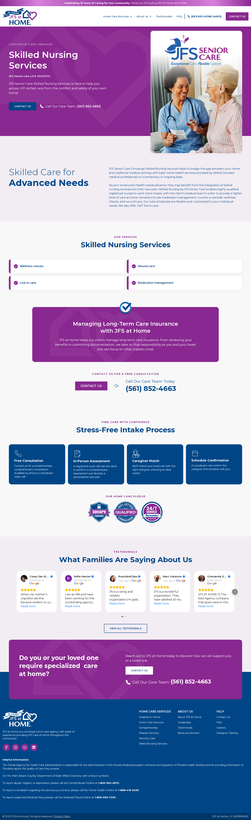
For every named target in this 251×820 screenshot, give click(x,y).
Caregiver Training (227, 733)
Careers (221, 727)
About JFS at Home (189, 717)
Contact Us (237, 16)
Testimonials (164, 16)
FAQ (179, 16)
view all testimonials (125, 628)
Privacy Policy (62, 816)
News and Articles (188, 733)
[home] (20, 16)
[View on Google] (24, 578)
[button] (117, 16)
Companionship (148, 727)
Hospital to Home (149, 717)
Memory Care (147, 738)
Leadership (184, 722)
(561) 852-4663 (151, 388)
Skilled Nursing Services (153, 743)
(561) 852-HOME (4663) (206, 16)
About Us (142, 16)
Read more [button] (28, 606)
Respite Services (149, 733)
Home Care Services (151, 722)
